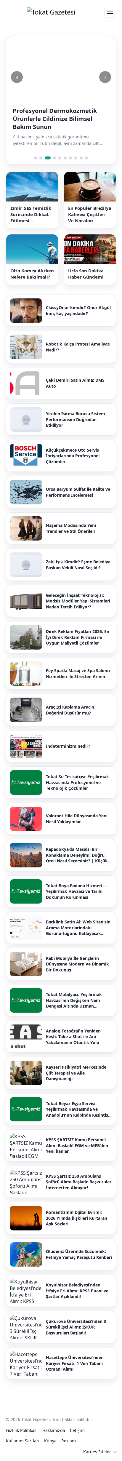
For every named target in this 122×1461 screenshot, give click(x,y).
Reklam (68, 1441)
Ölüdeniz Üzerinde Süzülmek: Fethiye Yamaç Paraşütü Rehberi (79, 1254)
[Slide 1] (35, 157)
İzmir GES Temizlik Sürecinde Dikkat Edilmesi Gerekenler (30, 214)
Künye (50, 1441)
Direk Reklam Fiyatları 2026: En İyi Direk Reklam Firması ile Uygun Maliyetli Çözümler (77, 637)
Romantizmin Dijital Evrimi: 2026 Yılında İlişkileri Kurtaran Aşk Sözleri (76, 1218)
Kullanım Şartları (22, 1441)
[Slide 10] (86, 157)
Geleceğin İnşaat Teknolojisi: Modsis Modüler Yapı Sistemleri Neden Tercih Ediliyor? (78, 601)
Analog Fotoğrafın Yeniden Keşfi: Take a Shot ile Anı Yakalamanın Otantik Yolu (73, 1036)
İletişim (77, 1430)
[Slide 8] (75, 157)
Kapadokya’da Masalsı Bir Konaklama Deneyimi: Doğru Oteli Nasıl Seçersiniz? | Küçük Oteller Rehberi (77, 855)
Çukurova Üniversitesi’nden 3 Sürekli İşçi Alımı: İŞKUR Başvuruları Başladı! (76, 1327)
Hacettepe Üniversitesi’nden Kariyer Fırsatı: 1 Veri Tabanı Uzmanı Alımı (75, 1363)
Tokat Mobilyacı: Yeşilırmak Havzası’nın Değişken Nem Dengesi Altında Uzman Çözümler (74, 1000)
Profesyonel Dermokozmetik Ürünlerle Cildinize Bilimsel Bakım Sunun (55, 119)
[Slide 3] (48, 157)
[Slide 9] (81, 157)
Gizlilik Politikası (22, 1430)
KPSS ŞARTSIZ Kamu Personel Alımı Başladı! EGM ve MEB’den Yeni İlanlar (77, 1145)
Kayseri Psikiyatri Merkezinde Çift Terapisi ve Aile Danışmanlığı (76, 1072)
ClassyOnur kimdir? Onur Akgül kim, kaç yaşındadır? (78, 310)
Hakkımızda (53, 1430)
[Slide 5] (59, 157)
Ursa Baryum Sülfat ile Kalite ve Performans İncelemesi (78, 492)
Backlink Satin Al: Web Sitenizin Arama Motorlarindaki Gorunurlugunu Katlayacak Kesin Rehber (78, 927)
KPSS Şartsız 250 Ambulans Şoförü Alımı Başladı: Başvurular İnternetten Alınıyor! (78, 1181)
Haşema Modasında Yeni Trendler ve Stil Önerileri (71, 528)
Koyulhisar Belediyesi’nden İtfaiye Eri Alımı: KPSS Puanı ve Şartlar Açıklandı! (77, 1290)
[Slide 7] (70, 157)
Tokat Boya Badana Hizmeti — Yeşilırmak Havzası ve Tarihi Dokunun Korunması (76, 891)
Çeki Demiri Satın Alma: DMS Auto (75, 383)
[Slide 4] (54, 157)
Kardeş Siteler (97, 1451)
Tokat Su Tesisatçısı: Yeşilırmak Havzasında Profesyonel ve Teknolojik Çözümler (77, 782)
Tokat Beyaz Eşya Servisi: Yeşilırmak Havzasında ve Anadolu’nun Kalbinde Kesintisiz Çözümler (78, 1109)
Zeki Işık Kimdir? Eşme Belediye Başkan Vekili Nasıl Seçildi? (78, 564)
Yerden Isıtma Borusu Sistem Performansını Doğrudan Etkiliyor (75, 419)
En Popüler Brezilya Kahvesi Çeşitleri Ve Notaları (89, 214)
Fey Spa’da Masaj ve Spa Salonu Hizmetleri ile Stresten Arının (78, 673)
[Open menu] (110, 12)
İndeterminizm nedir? (68, 746)
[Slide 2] (40, 157)
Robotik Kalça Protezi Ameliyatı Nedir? (78, 347)
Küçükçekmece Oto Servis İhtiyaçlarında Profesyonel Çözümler (72, 455)
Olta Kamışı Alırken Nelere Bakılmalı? (32, 274)
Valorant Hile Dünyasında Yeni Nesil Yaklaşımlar (76, 818)
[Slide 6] (65, 157)
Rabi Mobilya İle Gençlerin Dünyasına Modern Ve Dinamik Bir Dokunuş (77, 964)
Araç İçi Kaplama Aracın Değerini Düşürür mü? (70, 710)
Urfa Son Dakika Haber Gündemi (86, 274)
